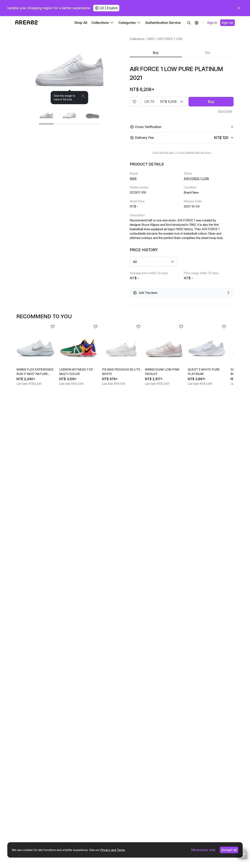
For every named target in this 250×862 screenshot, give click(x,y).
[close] (239, 8)
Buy (156, 53)
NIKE (150, 39)
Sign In (212, 23)
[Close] (83, 96)
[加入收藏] (134, 101)
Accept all (229, 850)
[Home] (26, 22)
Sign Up (227, 23)
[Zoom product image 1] (69, 66)
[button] (196, 23)
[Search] (189, 23)
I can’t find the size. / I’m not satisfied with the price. (181, 152)
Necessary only (203, 850)
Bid (207, 53)
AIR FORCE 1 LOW (169, 39)
